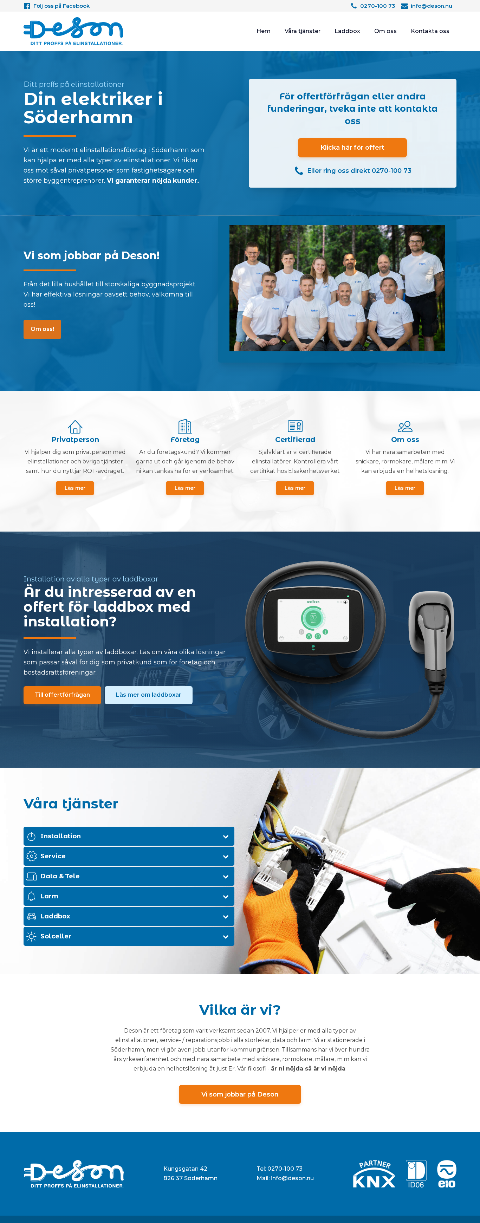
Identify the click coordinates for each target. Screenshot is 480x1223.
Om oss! (42, 329)
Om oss (385, 31)
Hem (264, 31)
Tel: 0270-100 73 (280, 1168)
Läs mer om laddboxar (148, 694)
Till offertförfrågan (62, 694)
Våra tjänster (302, 31)
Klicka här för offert (352, 147)
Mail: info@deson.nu (285, 1178)
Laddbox (347, 31)
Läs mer (75, 488)
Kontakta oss (430, 31)
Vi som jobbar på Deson (240, 1094)
